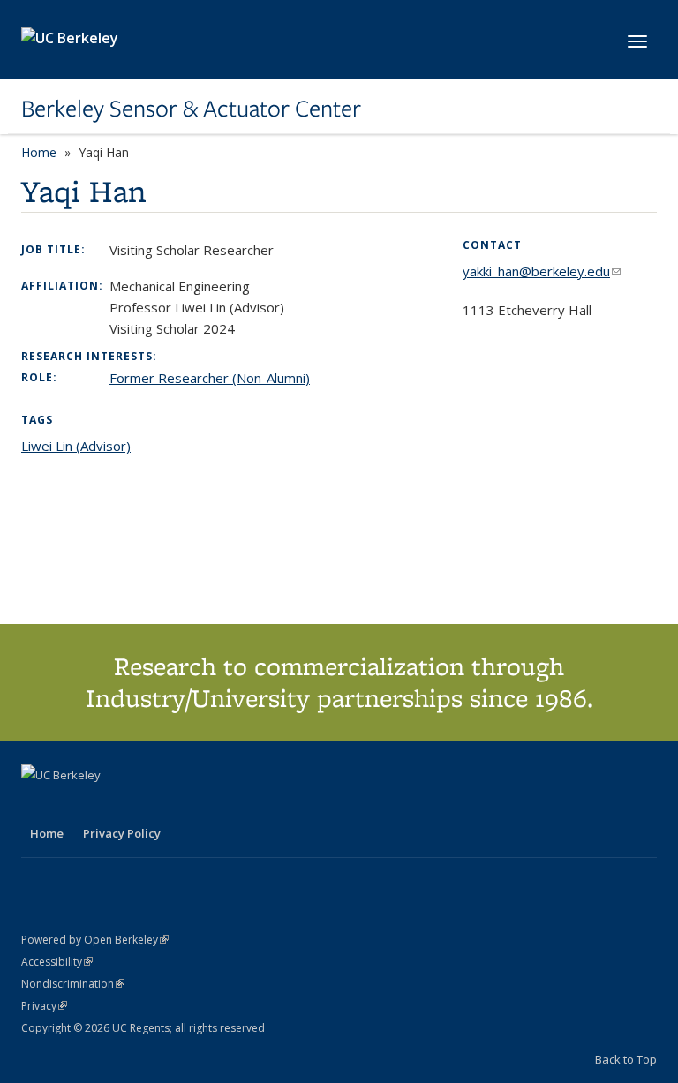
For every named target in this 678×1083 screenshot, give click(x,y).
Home (38, 152)
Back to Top (626, 1059)
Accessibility (57, 961)
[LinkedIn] (71, 805)
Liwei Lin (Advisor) (76, 446)
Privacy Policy (122, 833)
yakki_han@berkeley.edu (542, 271)
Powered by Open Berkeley (95, 939)
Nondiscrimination (72, 983)
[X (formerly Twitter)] (37, 805)
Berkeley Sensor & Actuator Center (191, 108)
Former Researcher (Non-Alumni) (209, 378)
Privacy (44, 1005)
